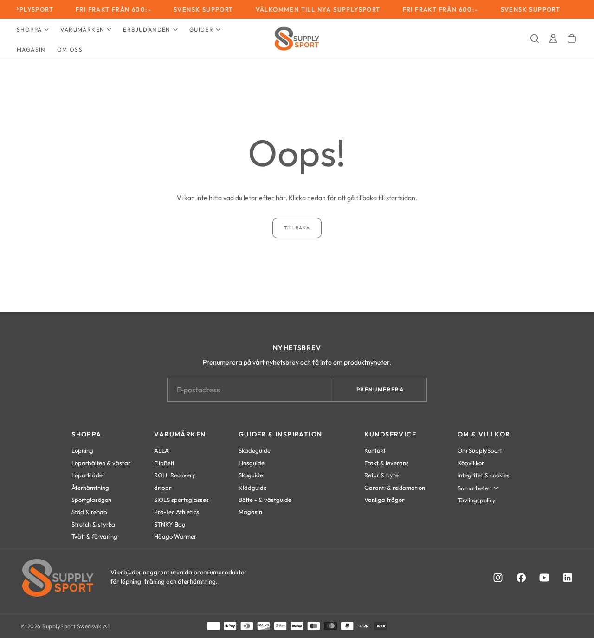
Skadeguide (255, 450)
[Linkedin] (567, 577)
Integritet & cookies (484, 475)
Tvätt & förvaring (94, 536)
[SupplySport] (58, 577)
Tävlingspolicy (477, 500)
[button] (534, 38)
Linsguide (252, 463)
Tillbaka (297, 228)
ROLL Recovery (174, 475)
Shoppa (29, 29)
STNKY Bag (170, 524)
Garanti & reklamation (394, 487)
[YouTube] (544, 577)
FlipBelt (164, 463)
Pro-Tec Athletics (176, 511)
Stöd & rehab (89, 511)
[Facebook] (521, 577)
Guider (201, 29)
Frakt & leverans (386, 463)
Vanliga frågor (384, 499)
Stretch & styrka (93, 524)
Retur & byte (381, 475)
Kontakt (375, 450)
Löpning (82, 450)
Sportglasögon (91, 499)
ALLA (161, 450)
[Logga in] (553, 38)
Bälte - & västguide (265, 499)
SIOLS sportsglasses (181, 499)
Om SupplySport (480, 450)
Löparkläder (88, 475)
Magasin (31, 49)
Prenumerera (380, 389)
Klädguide (253, 487)
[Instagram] (498, 577)
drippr (162, 487)
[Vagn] (571, 38)
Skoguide (251, 475)
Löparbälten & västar (100, 463)
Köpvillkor (471, 463)
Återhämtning (90, 487)
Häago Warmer (175, 536)
